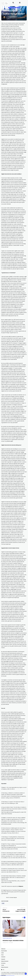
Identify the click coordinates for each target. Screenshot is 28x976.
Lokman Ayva (5, 942)
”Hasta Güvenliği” (12, 7)
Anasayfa (5, 7)
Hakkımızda (3, 948)
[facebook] (1, 969)
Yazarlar (2, 965)
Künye (2, 954)
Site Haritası (3, 963)
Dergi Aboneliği (4, 950)
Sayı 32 (18, 7)
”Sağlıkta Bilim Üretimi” (7, 938)
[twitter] (3, 969)
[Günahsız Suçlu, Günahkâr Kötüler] (14, 928)
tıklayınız (20, 886)
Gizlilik (2, 952)
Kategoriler (3, 959)
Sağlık (3, 903)
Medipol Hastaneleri (4, 967)
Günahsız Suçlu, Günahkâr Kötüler (13, 940)
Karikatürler (3, 956)
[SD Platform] (3, 3)
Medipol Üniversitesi (4, 961)
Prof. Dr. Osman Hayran (10, 16)
